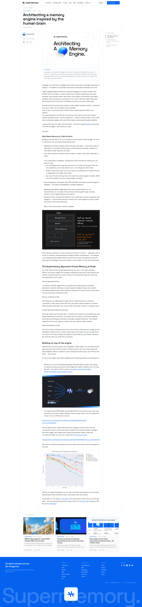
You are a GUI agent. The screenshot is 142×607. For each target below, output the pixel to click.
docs (83, 501)
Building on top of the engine (112, 45)
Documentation (85, 565)
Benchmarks (84, 572)
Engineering (26, 10)
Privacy (103, 572)
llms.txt (83, 576)
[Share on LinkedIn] (23, 42)
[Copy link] (30, 42)
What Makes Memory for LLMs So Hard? (112, 36)
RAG (63, 572)
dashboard (52, 504)
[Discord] (132, 565)
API (62, 578)
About (102, 565)
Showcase (84, 574)
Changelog (80, 3)
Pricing (65, 3)
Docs (70, 3)
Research (48, 3)
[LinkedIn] (127, 565)
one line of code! (81, 435)
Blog (74, 3)
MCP (87, 501)
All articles (29, 7)
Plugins (63, 570)
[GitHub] (124, 565)
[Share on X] (27, 42)
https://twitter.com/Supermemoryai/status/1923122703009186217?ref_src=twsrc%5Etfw (71, 440)
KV (85, 334)
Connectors (65, 565)
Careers (103, 567)
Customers (104, 570)
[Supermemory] (71, 594)
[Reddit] (129, 565)
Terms (102, 574)
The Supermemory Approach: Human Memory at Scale (113, 41)
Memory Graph (66, 574)
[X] (121, 565)
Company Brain (57, 3)
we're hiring (64, 499)
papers (89, 124)
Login (100, 3)
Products (87, 3)
